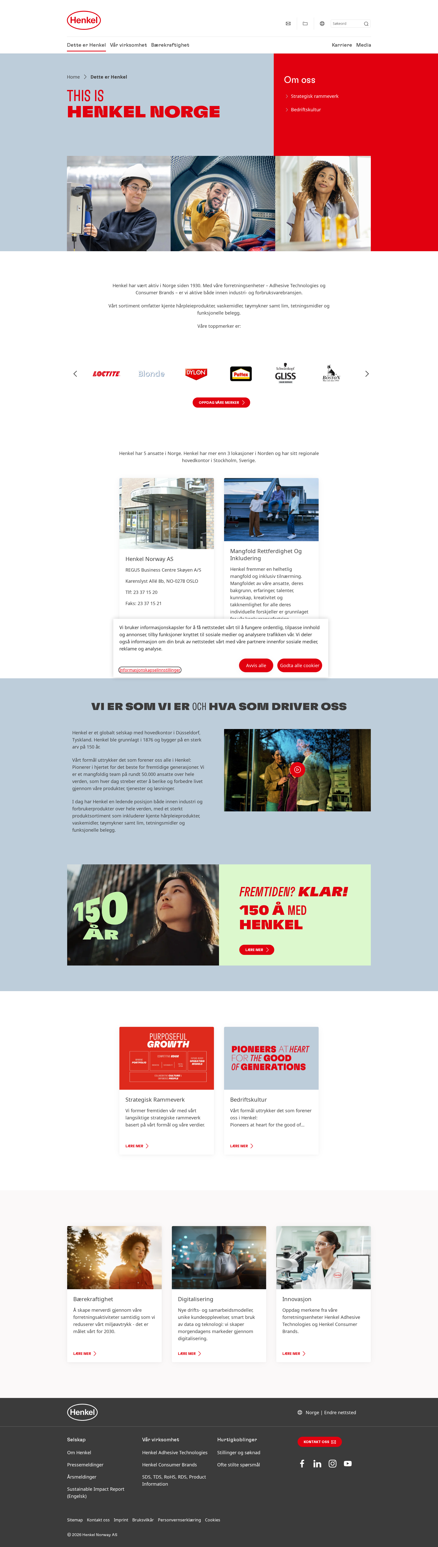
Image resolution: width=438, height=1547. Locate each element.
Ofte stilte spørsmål (238, 1465)
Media (363, 45)
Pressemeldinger (85, 1465)
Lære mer (254, 950)
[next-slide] (367, 374)
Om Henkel (79, 1452)
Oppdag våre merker (219, 403)
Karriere (342, 45)
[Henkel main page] (84, 20)
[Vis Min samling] (305, 23)
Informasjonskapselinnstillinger (149, 670)
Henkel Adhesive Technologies (175, 1452)
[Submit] (366, 24)
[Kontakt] (288, 23)
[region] (220, 648)
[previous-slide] (75, 374)
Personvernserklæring (179, 1520)
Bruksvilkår (143, 1520)
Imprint (121, 1520)
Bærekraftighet (170, 45)
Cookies (212, 1520)
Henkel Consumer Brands (169, 1465)
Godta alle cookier (299, 665)
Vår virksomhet (128, 45)
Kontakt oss (316, 1442)
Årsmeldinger (81, 1477)
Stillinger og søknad (238, 1452)
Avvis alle (256, 665)
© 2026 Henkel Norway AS (92, 1535)
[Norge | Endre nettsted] (322, 23)
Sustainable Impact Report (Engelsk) (95, 1492)
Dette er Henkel (86, 45)
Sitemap (75, 1520)
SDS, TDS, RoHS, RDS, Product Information (174, 1480)
